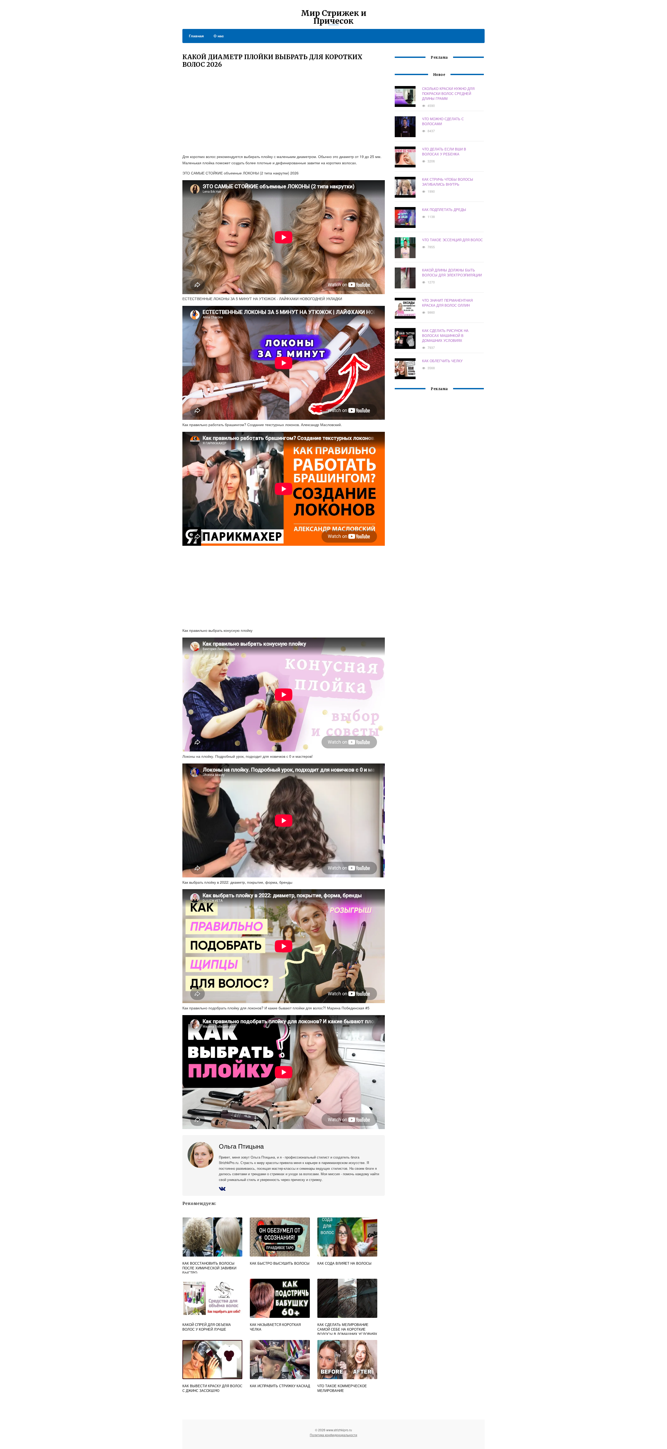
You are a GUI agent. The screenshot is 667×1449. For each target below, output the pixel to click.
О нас (219, 35)
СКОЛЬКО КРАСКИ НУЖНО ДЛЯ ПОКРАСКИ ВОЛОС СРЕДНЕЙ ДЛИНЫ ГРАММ (448, 93)
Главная (196, 35)
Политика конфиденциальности (333, 1435)
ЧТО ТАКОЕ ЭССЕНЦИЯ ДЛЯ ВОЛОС (452, 239)
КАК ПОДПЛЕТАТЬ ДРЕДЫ (444, 209)
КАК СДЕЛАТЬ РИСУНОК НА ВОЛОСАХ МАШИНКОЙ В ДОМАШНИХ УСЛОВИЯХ (445, 335)
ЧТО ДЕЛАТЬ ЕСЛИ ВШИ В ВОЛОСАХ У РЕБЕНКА (444, 151)
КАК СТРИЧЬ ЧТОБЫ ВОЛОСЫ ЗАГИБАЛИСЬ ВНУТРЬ (447, 182)
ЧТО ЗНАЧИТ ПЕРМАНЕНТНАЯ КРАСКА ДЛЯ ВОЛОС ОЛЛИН (447, 303)
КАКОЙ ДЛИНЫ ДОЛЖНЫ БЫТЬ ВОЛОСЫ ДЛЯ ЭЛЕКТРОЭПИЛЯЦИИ (452, 272)
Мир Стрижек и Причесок (333, 17)
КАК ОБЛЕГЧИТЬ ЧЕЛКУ (442, 360)
